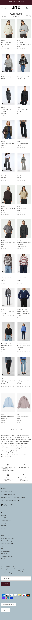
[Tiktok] (9, 505)
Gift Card (3, 528)
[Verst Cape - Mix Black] (24, 63)
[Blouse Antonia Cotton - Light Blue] (8, 402)
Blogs (2, 548)
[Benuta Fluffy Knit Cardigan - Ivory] (8, 28)
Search (3, 559)
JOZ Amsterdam (8, 614)
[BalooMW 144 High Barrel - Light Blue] (24, 366)
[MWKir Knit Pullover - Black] (8, 331)
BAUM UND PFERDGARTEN (8, 523)
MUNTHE (3, 525)
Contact (3, 546)
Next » (21, 429)
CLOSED (3, 518)
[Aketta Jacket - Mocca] (8, 129)
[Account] (26, 8)
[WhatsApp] (12, 505)
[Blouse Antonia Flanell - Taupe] (24, 402)
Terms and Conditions (7, 556)
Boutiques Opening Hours (8, 541)
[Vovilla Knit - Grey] (8, 63)
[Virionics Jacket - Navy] (24, 95)
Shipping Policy (5, 551)
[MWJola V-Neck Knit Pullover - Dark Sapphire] (24, 297)
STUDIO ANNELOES (6, 520)
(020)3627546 (8, 491)
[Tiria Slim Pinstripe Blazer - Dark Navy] (24, 228)
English (5, 610)
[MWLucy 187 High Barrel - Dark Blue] (24, 331)
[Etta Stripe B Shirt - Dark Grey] (8, 228)
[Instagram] (5, 505)
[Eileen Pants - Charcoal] (24, 162)
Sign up (6, 583)
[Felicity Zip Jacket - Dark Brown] (8, 194)
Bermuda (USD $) (7, 604)
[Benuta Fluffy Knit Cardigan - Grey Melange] (24, 28)
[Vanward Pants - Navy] (24, 129)
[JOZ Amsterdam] (16, 7)
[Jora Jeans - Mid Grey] (8, 297)
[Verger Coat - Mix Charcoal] (8, 95)
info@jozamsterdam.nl (19, 497)
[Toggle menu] (2, 8)
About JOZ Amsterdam (7, 538)
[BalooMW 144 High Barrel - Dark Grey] (8, 366)
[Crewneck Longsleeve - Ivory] (24, 263)
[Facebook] (2, 505)
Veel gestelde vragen (7, 543)
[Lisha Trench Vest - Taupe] (24, 194)
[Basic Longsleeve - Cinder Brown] (8, 263)
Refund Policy (5, 553)
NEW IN (3, 515)
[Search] (6, 8)
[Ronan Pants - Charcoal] (8, 162)
